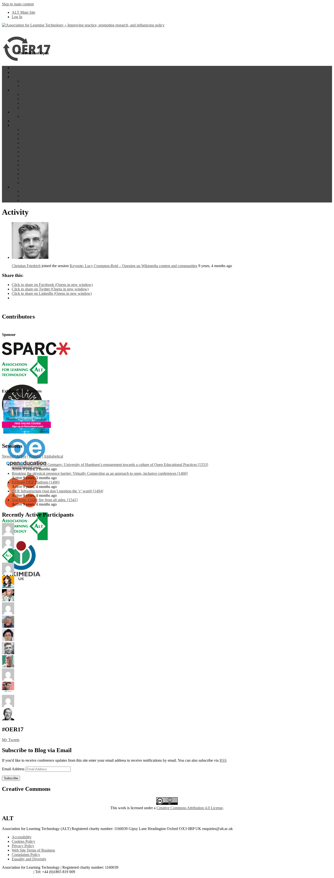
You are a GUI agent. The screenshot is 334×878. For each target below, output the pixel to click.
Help (15, 187)
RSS (223, 760)
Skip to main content (18, 4)
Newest (8, 456)
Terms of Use (32, 182)
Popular (35, 456)
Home (16, 68)
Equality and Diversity (29, 859)
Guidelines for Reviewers (41, 169)
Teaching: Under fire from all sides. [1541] (45, 500)
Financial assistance (37, 160)
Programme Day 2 (36, 85)
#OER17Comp (33, 108)
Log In (17, 17)
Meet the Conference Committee (47, 147)
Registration (31, 178)
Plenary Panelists (35, 138)
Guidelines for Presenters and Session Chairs (56, 165)
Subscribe (11, 778)
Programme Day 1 (36, 81)
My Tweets (10, 740)
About (17, 125)
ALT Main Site (23, 12)
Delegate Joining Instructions (44, 191)
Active (21, 456)
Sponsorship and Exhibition (43, 156)
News (16, 112)
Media (26, 116)
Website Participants (37, 94)
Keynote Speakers (36, 134)
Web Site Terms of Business (33, 850)
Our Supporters (23, 121)
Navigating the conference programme (51, 196)
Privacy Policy (23, 846)
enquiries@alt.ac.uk (17, 872)
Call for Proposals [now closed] (46, 152)
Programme (21, 77)
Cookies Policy (23, 841)
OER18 (18, 72)
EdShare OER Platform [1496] (35, 482)
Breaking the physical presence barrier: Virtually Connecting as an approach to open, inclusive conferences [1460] (100, 473)
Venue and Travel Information (45, 174)
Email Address (13, 769)
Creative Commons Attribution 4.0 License (189, 808)
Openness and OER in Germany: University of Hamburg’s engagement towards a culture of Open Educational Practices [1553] (110, 465)
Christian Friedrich (26, 266)
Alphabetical (53, 456)
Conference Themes (37, 130)
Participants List (34, 99)
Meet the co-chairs (36, 143)
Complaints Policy (26, 855)
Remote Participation (38, 103)
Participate (20, 90)
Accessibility (22, 837)
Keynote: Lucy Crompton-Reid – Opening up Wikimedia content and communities (133, 266)
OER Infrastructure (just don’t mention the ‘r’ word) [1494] (57, 491)
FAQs (26, 200)
